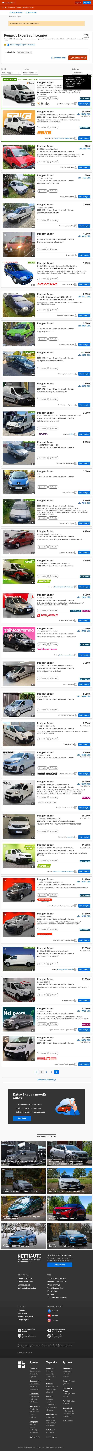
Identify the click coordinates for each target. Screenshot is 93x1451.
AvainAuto (70, 837)
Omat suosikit (24, 1285)
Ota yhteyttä (84, 104)
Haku (5, 8)
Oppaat (50, 1294)
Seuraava (56, 1072)
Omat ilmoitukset (25, 1282)
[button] (11, 71)
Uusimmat (11, 8)
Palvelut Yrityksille (25, 1316)
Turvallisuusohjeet (55, 1288)
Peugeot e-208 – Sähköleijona (69, 1236)
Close (89, 77)
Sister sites (14, 2)
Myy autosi (87, 3)
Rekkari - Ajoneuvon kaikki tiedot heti (58, 1330)
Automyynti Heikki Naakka (65, 969)
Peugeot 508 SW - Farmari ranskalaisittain (69, 1181)
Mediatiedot (23, 1313)
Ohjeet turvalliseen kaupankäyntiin (58, 1336)
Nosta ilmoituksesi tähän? (28, 79)
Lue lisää (22, 1118)
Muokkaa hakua (17, 12)
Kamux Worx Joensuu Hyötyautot (63, 871)
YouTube (55, 1316)
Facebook (55, 1311)
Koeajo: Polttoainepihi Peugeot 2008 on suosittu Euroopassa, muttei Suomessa (69, 1153)
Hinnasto (22, 1310)
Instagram (55, 1320)
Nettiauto (7, 2)
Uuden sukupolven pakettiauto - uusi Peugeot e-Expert (23, 1153)
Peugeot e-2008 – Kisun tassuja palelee (23, 1236)
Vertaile (54, 98)
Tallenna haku (32, 12)
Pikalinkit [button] (25, 8)
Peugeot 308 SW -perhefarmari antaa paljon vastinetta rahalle (23, 1208)
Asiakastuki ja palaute (56, 1278)
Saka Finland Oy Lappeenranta (64, 138)
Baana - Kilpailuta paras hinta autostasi (29, 1336)
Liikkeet (18, 8)
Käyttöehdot (52, 1291)
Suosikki (43, 98)
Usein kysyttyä (53, 1285)
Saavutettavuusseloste (57, 1297)
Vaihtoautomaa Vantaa (66, 655)
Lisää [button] (31, 8)
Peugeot (12, 16)
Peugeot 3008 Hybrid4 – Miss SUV (69, 1208)
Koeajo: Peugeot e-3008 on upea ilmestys (23, 1181)
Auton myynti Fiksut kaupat (28, 1330)
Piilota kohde (5, 147)
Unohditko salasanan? (56, 1282)
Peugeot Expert (46, 92)
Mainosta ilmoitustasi (27, 1288)
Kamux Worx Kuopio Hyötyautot (64, 587)
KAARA (71, 434)
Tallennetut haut (25, 1278)
